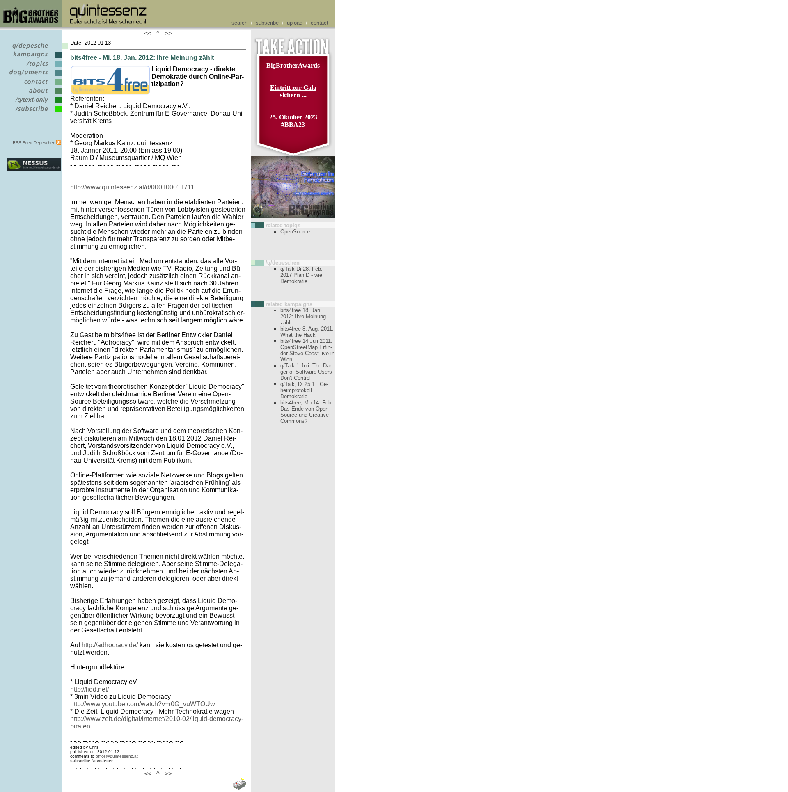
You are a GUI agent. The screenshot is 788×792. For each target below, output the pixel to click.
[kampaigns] (34, 58)
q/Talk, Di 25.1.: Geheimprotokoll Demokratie (304, 390)
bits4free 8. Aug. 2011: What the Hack (307, 332)
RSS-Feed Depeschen (34, 142)
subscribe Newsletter (91, 760)
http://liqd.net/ (89, 689)
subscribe (267, 23)
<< (149, 33)
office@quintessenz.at (117, 756)
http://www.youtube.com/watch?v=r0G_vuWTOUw (142, 704)
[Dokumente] (34, 76)
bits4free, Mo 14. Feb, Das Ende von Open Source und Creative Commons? (306, 411)
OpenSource (295, 231)
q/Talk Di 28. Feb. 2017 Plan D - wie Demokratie (301, 275)
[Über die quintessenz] (34, 94)
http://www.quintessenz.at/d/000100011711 (132, 187)
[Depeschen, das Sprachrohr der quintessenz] (34, 49)
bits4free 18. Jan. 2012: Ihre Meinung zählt (303, 316)
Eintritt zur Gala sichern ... (293, 91)
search (239, 23)
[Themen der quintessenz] (34, 67)
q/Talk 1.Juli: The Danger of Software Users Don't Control (307, 372)
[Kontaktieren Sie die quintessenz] (34, 85)
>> (166, 33)
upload (294, 23)
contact (319, 23)
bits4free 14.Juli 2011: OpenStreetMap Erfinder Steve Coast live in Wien (307, 350)
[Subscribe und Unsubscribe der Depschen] (34, 112)
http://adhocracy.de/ (110, 644)
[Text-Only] (34, 103)
